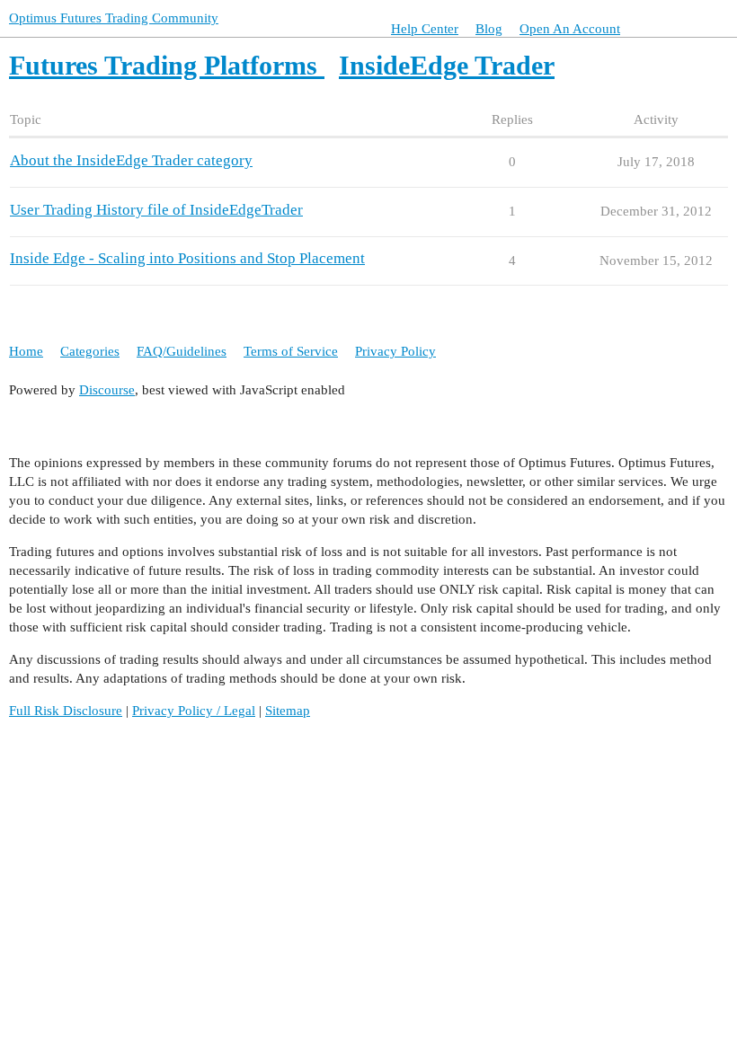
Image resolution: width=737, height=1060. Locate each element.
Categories (90, 351)
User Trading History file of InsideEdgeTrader (156, 209)
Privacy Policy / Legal (193, 710)
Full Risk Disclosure (65, 710)
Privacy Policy (395, 351)
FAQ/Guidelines (181, 351)
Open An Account (569, 29)
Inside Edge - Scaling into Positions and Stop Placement (187, 258)
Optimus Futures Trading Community (113, 18)
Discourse (107, 390)
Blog (488, 29)
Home (26, 351)
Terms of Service (291, 351)
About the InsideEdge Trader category (131, 160)
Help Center (424, 29)
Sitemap (287, 710)
